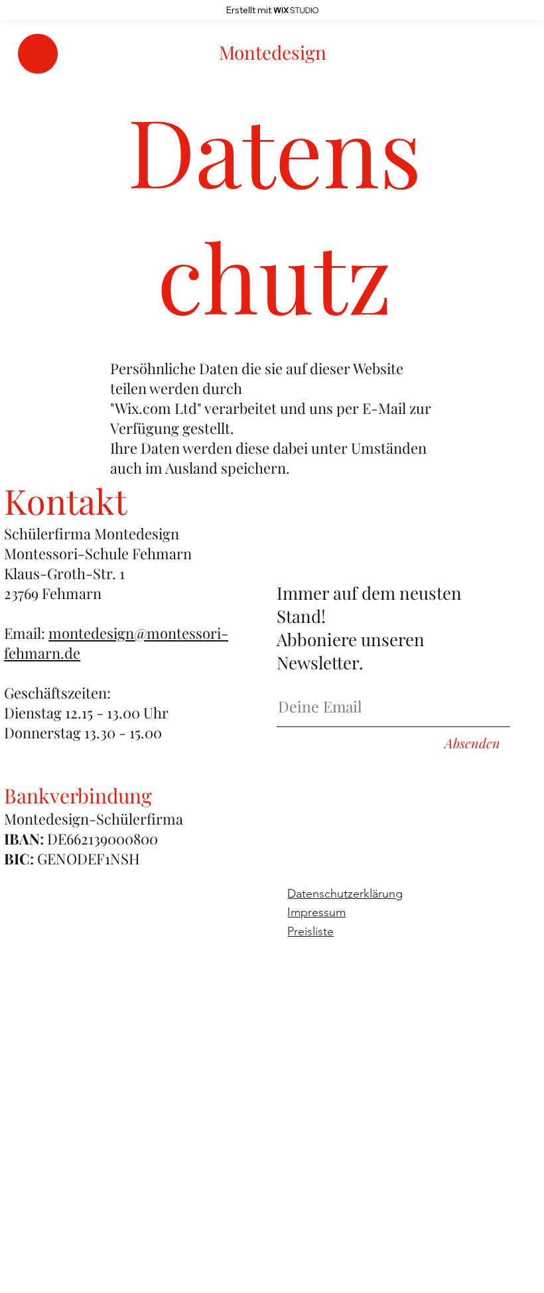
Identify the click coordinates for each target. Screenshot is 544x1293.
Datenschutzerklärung (345, 893)
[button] (38, 54)
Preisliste (310, 931)
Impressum (316, 912)
